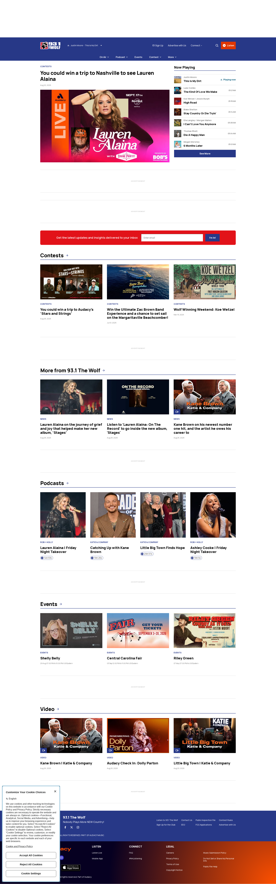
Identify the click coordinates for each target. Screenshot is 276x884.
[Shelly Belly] (71, 630)
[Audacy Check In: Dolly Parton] (138, 735)
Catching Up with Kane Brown (109, 549)
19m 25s (98, 557)
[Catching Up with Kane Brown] (113, 515)
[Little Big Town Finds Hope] (163, 515)
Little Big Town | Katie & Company (202, 763)
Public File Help (210, 866)
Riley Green (183, 658)
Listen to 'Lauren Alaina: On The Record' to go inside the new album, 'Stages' (137, 428)
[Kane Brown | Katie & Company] (71, 735)
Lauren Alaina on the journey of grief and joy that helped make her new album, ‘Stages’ (71, 428)
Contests (45, 66)
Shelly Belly (50, 658)
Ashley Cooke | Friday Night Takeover (208, 549)
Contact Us (186, 820)
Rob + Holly (46, 542)
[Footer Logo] (63, 848)
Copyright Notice (174, 870)
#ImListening (135, 858)
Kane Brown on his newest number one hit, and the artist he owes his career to (203, 428)
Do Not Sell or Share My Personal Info (218, 859)
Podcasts (52, 483)
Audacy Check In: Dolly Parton (132, 763)
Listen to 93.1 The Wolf (167, 820)
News (43, 419)
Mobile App (97, 858)
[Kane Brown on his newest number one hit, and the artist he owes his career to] (205, 396)
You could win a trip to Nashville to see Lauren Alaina (97, 75)
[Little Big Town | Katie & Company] (205, 735)
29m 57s (148, 553)
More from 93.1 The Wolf (70, 370)
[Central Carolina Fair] (138, 630)
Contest (154, 57)
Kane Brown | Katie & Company (66, 763)
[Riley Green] (205, 630)
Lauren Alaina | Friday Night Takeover (58, 549)
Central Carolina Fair (124, 658)
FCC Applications (204, 825)
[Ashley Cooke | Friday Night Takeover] (213, 515)
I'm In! (212, 237)
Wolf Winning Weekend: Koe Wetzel (204, 309)
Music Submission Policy (214, 853)
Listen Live (97, 853)
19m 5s (197, 557)
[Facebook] (65, 827)
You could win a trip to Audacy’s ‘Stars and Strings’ (66, 311)
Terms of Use (172, 864)
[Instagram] (78, 827)
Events (138, 57)
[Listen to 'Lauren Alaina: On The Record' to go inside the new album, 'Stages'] (138, 396)
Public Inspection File (205, 820)
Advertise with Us (177, 45)
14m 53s (48, 557)
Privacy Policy (172, 858)
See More (205, 153)
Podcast (120, 57)
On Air (103, 57)
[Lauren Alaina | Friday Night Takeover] (63, 515)
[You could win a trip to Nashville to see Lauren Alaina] (104, 126)
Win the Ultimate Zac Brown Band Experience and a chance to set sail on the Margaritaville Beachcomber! (137, 313)
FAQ (131, 853)
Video (47, 709)
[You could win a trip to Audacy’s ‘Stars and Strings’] (71, 281)
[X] (71, 827)
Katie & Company (99, 542)
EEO (183, 825)
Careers (170, 853)
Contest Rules (226, 820)
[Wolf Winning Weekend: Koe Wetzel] (205, 281)
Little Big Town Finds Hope (162, 547)
